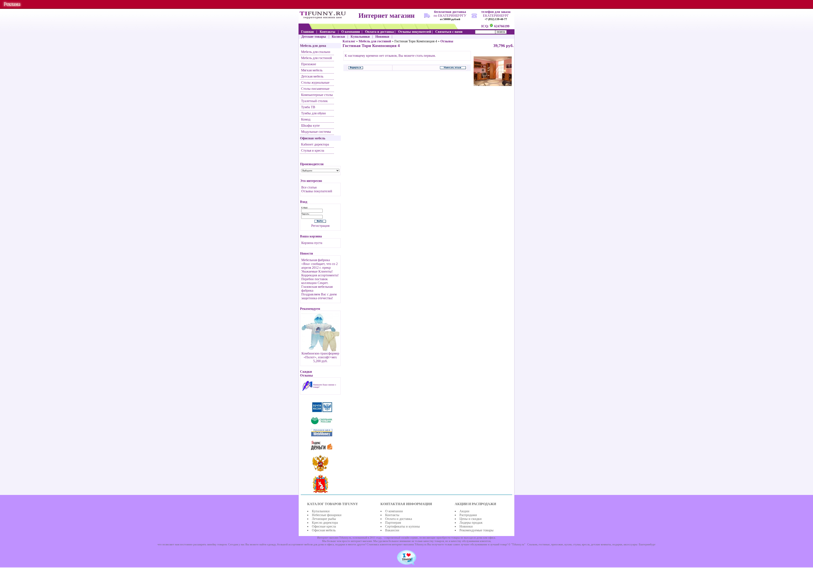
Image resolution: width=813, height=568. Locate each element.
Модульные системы (316, 131)
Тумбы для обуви (313, 113)
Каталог (349, 41)
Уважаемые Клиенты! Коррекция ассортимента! (320, 273)
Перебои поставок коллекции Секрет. (314, 281)
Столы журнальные (315, 82)
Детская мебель (312, 76)
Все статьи (309, 187)
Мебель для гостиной (316, 58)
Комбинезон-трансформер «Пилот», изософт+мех (320, 355)
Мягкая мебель (311, 70)
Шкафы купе (310, 125)
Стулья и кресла (312, 150)
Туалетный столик (314, 101)
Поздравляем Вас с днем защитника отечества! (319, 296)
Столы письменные (315, 88)
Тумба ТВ (308, 107)
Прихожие (308, 64)
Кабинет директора (315, 144)
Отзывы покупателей (316, 191)
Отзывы (446, 41)
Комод (305, 119)
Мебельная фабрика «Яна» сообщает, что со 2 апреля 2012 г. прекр (319, 263)
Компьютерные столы (317, 95)
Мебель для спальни (315, 52)
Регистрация (320, 225)
